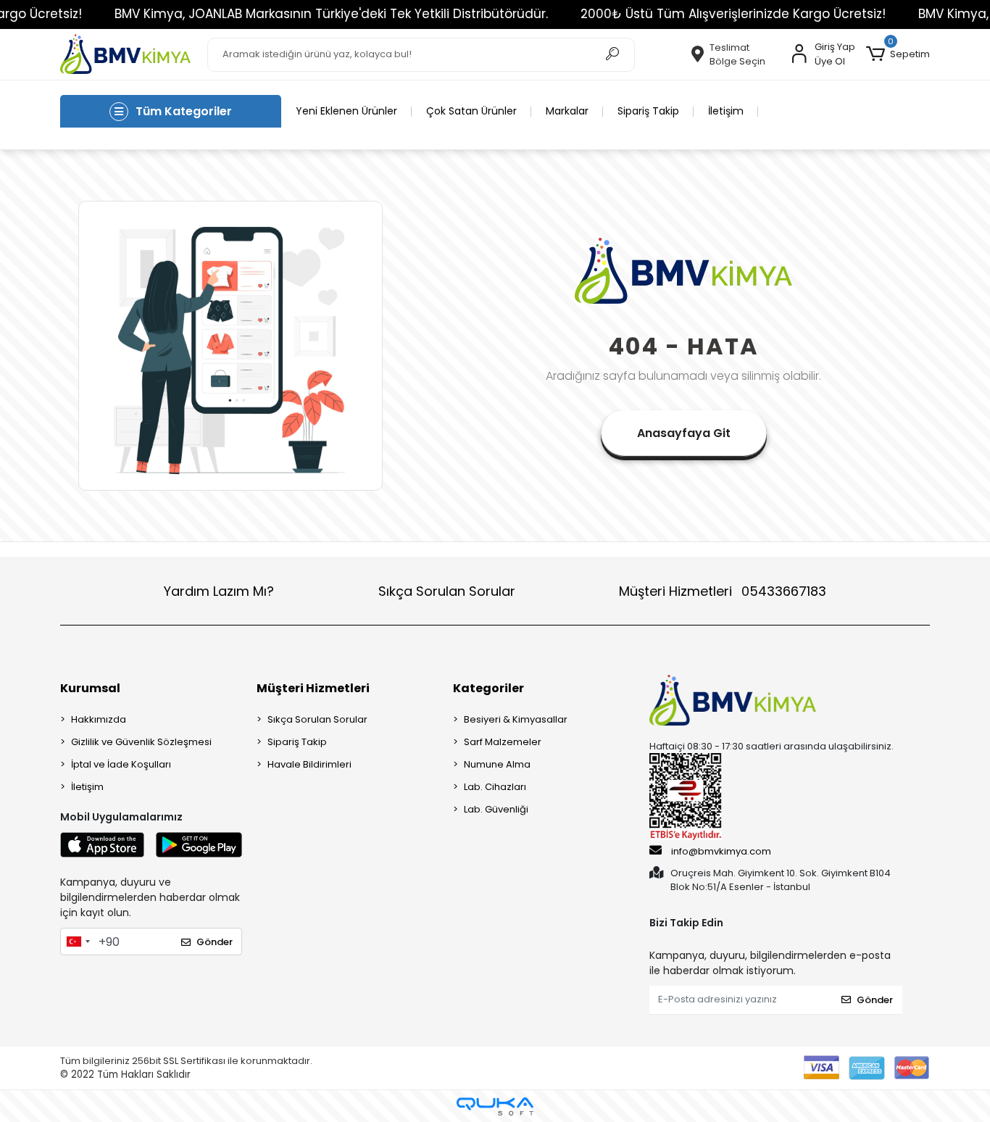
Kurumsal (90, 688)
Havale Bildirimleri (309, 764)
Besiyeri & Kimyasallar (515, 719)
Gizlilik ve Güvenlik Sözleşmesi (141, 742)
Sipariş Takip (648, 111)
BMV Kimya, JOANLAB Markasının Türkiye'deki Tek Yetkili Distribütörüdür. (331, 13)
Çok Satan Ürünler (471, 111)
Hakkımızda (98, 719)
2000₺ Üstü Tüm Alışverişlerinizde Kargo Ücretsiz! (733, 13)
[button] (898, 54)
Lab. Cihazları (495, 787)
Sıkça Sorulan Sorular (446, 591)
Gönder (214, 942)
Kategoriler (488, 688)
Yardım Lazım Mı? (219, 591)
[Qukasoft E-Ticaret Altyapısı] (495, 1106)
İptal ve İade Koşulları (121, 764)
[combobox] (77, 941)
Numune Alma (497, 764)
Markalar (567, 111)
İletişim (726, 111)
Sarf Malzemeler (502, 742)
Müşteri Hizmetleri (722, 591)
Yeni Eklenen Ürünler (346, 111)
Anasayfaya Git (684, 433)
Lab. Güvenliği (496, 809)
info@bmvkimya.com (721, 851)
